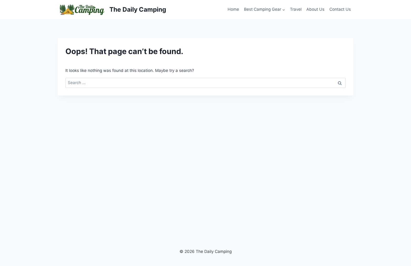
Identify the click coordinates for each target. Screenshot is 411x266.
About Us (315, 9)
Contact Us (340, 9)
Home (233, 9)
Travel (296, 9)
